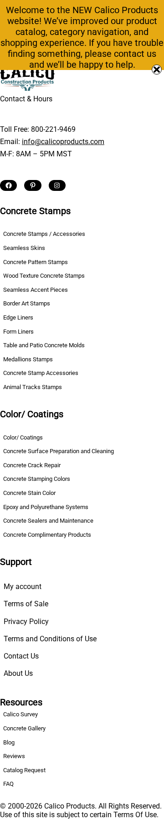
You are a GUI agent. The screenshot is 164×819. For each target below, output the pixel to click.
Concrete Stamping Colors (36, 478)
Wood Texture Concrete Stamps (44, 275)
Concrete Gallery (24, 728)
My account (22, 586)
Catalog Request (24, 770)
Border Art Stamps (26, 303)
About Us (18, 673)
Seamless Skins (24, 248)
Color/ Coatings (23, 437)
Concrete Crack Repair (32, 465)
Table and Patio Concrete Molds (44, 345)
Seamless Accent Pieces (35, 289)
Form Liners (18, 331)
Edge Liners (18, 317)
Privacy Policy (26, 621)
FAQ (8, 783)
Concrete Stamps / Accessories (44, 233)
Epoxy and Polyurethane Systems (45, 507)
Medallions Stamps (28, 359)
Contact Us (21, 656)
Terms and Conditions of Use (50, 638)
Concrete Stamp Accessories (40, 373)
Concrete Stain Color (29, 492)
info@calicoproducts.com (63, 141)
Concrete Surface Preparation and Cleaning (58, 451)
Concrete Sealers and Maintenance (48, 520)
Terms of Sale (26, 603)
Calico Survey (20, 714)
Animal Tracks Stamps (32, 387)
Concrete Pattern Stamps (35, 262)
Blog (9, 742)
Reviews (14, 756)
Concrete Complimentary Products (47, 534)
